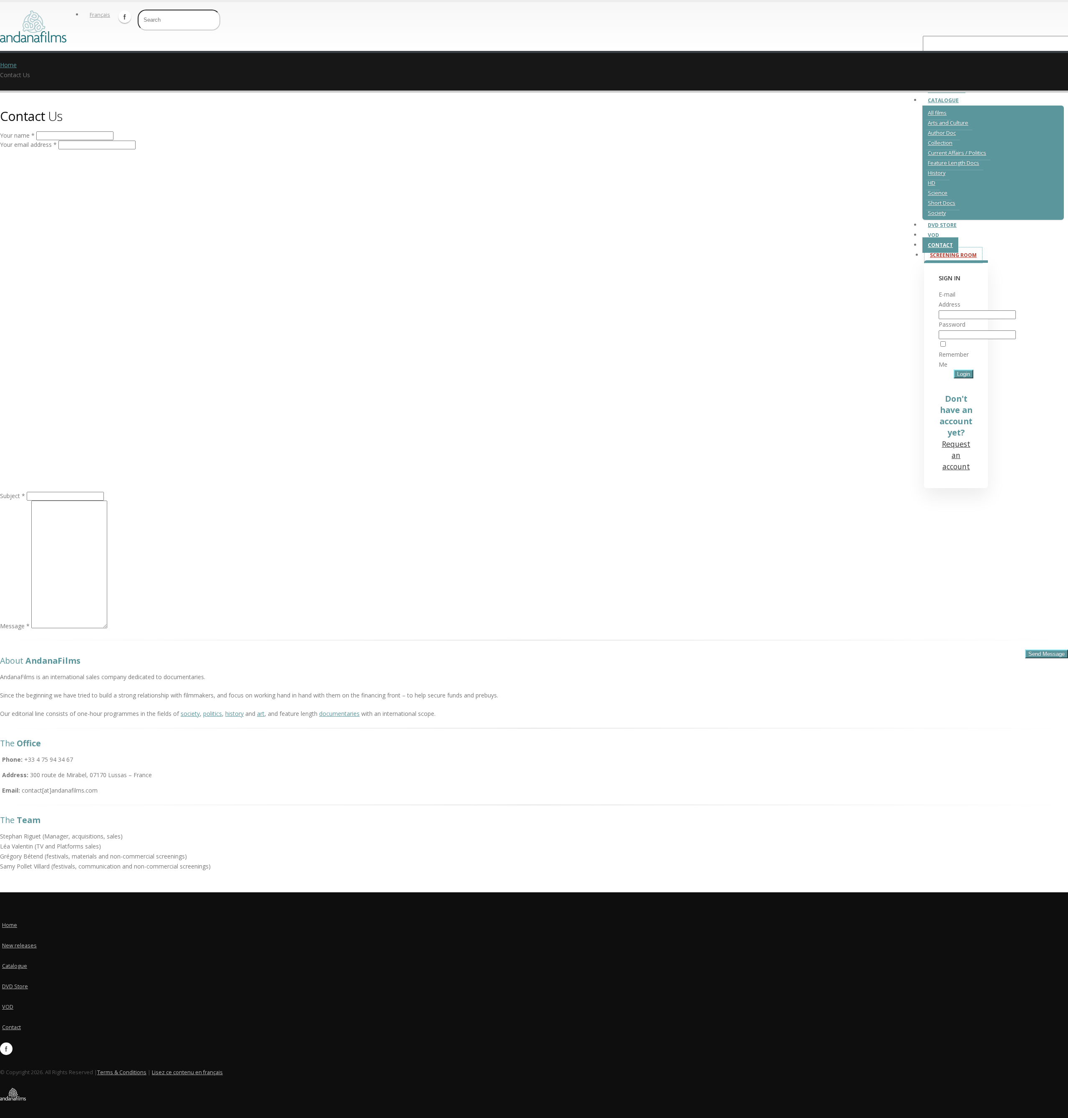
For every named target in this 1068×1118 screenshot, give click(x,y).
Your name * (17, 135)
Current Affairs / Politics (957, 152)
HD (931, 182)
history (234, 714)
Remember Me (954, 359)
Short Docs (941, 202)
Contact (940, 245)
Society (937, 213)
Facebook (124, 16)
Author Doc (942, 132)
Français (100, 14)
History (936, 172)
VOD (933, 235)
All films (937, 112)
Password (952, 324)
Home (8, 65)
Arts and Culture (948, 122)
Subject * (12, 496)
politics (212, 714)
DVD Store (942, 225)
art (260, 714)
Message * (15, 626)
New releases (19, 945)
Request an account (956, 455)
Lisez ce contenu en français (187, 1072)
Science (937, 192)
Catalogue (943, 100)
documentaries (339, 714)
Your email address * (28, 145)
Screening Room (953, 255)
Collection (940, 142)
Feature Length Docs (953, 162)
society (190, 714)
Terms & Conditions (121, 1072)
